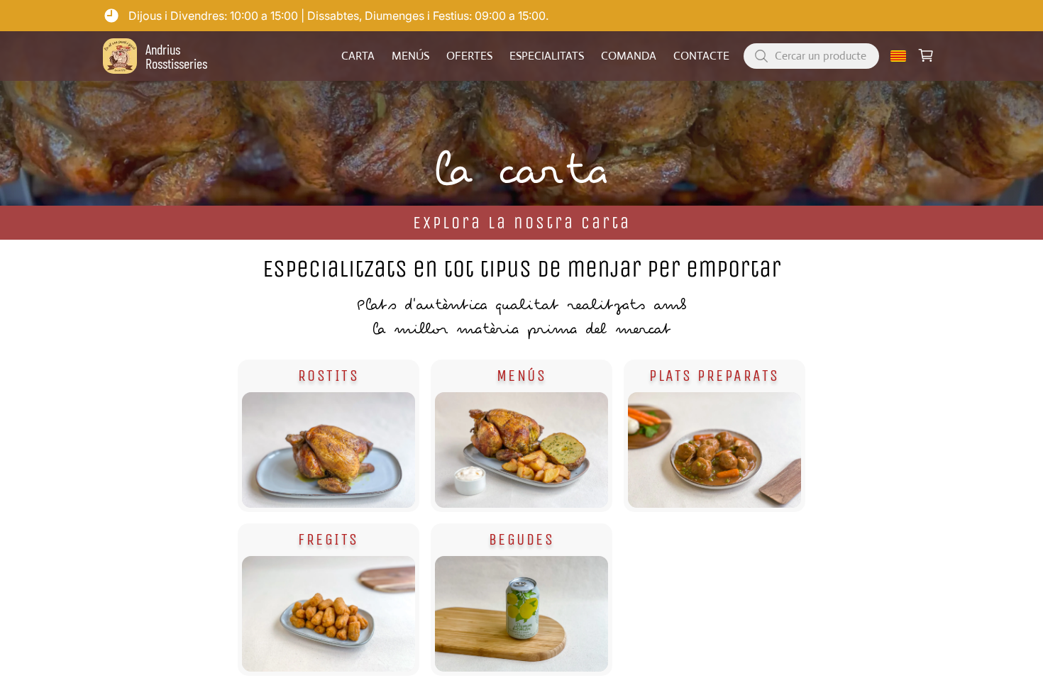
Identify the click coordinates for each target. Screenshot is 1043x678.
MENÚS (410, 56)
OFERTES (469, 56)
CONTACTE (701, 56)
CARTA (358, 56)
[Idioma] (898, 56)
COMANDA (628, 56)
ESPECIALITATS (546, 56)
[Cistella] (926, 56)
